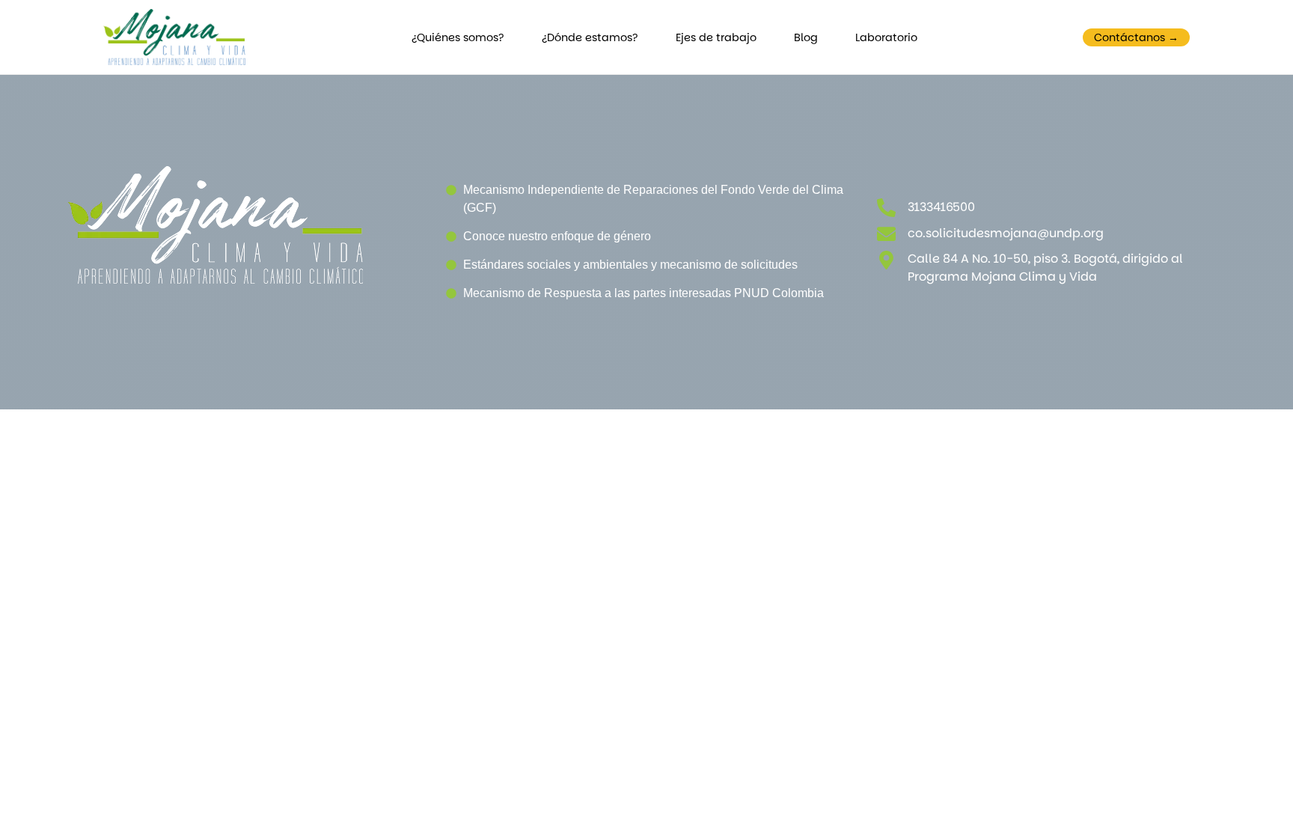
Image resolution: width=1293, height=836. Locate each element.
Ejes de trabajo (716, 37)
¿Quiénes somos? (458, 37)
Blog (806, 37)
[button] (1136, 37)
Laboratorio (886, 37)
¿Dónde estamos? (590, 37)
